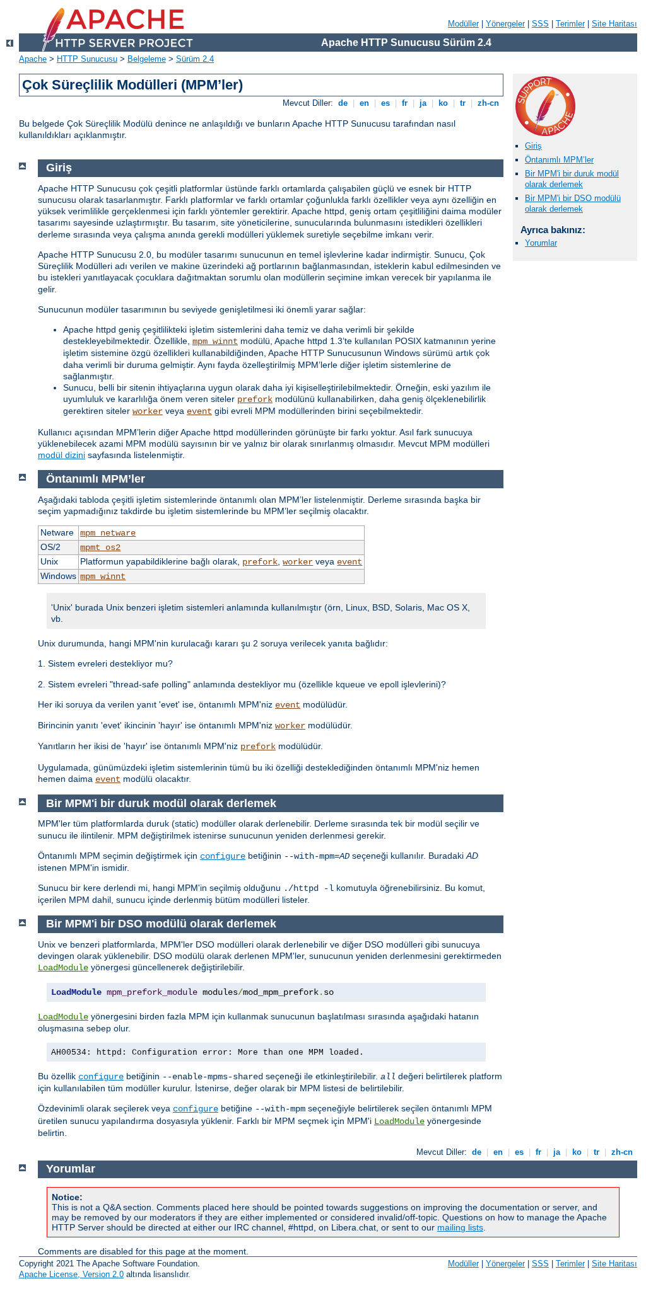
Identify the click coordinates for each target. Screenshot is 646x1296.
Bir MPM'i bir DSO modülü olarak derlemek (573, 203)
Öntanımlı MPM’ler (559, 159)
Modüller (463, 23)
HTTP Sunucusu (87, 59)
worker (147, 411)
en (364, 103)
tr (462, 103)
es (385, 103)
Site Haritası (614, 23)
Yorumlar (541, 243)
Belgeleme (146, 59)
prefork (255, 399)
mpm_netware (108, 533)
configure (222, 856)
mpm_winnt (215, 341)
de (343, 103)
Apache (33, 59)
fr (404, 103)
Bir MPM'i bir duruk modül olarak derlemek (572, 179)
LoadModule (63, 968)
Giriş (533, 146)
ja (423, 103)
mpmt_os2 (100, 547)
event (199, 411)
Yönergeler (505, 23)
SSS (540, 23)
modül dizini (61, 455)
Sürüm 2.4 (195, 59)
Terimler (570, 23)
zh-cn (488, 103)
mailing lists (460, 1227)
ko (443, 103)
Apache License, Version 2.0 (71, 1274)
